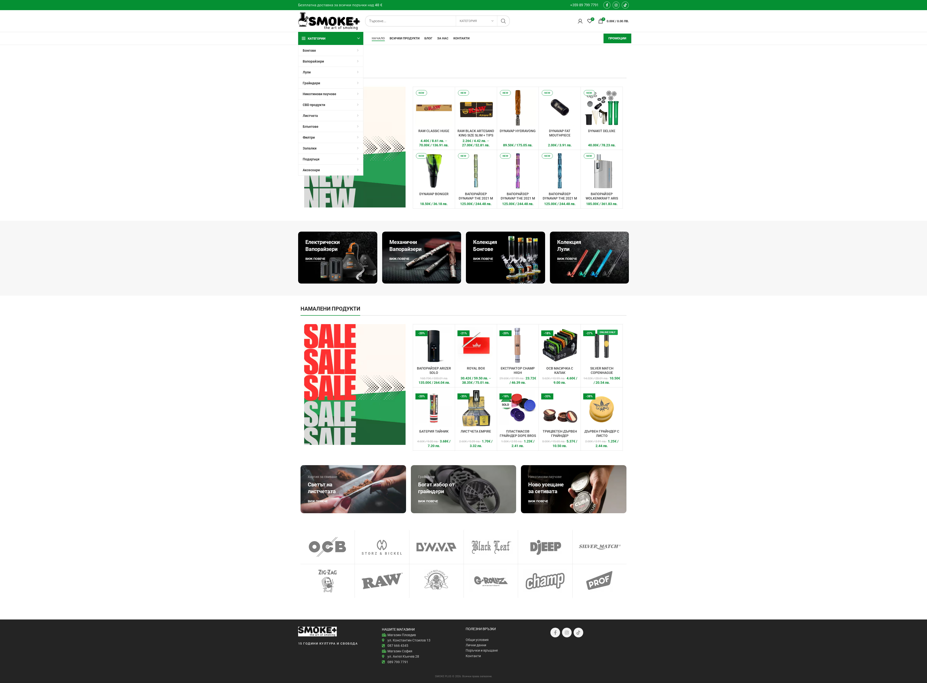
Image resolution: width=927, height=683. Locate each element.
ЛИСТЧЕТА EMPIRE (476, 431)
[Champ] (545, 581)
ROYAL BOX (476, 368)
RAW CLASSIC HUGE (433, 131)
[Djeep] (545, 547)
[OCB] (328, 547)
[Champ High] (436, 581)
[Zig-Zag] (328, 581)
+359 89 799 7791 (584, 5)
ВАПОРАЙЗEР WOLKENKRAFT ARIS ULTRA (602, 198)
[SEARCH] (503, 21)
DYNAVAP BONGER (434, 194)
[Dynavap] (436, 547)
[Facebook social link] (607, 5)
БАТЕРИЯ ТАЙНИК (434, 431)
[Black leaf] (491, 547)
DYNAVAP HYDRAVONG (518, 131)
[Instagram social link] (616, 5)
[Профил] (580, 21)
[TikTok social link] (625, 5)
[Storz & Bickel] (382, 547)
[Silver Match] (600, 547)
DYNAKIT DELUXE (601, 131)
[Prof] (600, 581)
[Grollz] (491, 581)
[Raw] (382, 581)
